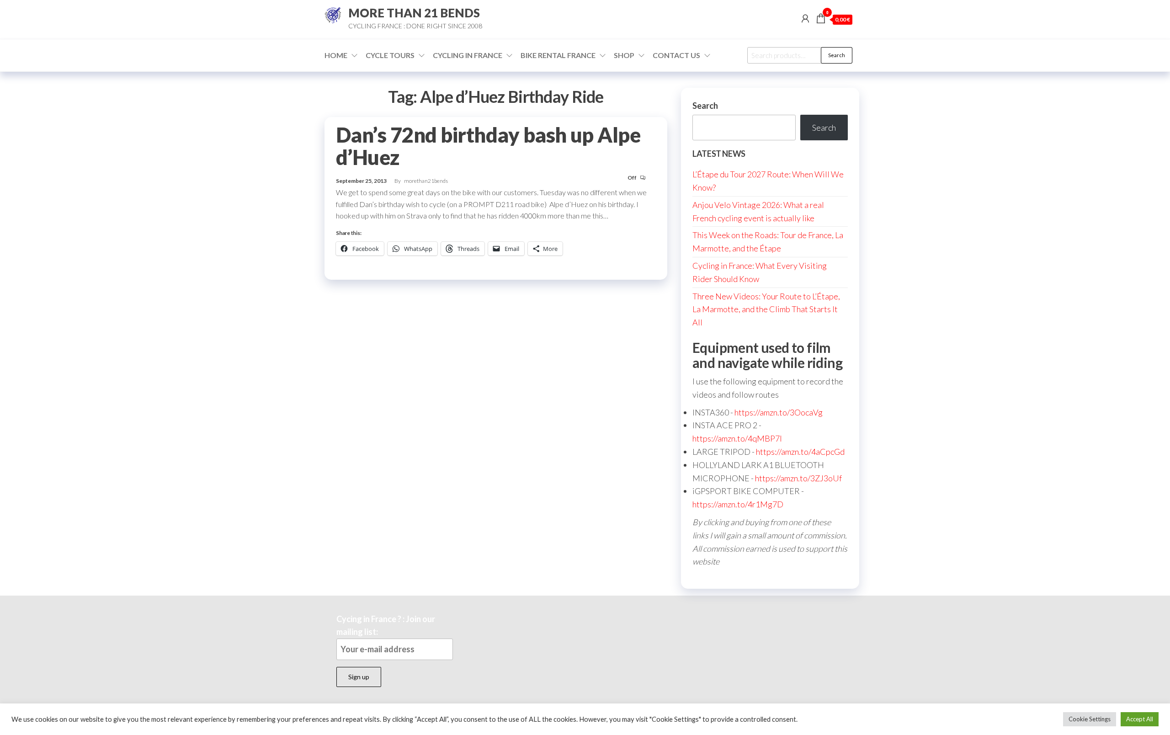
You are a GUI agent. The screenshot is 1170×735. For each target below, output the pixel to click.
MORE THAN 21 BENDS (414, 12)
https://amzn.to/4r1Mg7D (737, 504)
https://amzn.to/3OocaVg (778, 412)
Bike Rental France (558, 55)
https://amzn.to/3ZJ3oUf (798, 478)
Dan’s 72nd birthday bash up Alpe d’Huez (488, 146)
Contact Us (676, 55)
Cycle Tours (390, 55)
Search (836, 55)
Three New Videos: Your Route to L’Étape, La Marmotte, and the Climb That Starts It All (766, 309)
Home (335, 55)
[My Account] (805, 18)
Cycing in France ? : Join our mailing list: (385, 625)
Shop (624, 55)
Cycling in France (467, 55)
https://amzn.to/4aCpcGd (800, 452)
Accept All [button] (1139, 719)
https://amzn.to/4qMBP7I (737, 438)
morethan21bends (426, 180)
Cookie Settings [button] (1090, 719)
